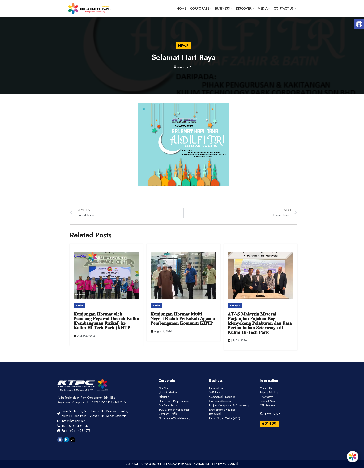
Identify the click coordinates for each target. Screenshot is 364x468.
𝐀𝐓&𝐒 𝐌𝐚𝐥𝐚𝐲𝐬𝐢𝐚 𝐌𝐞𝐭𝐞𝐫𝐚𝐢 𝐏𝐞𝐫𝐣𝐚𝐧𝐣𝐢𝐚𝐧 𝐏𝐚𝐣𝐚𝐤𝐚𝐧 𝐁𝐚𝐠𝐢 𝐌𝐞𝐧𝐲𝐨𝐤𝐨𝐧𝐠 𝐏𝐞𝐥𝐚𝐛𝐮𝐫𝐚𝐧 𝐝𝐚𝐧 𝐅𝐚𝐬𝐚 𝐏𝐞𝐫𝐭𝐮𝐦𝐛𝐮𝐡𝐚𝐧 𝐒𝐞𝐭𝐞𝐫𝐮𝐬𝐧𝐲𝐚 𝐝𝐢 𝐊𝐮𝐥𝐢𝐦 (260, 322)
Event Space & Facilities (222, 409)
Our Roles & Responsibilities (174, 401)
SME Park (214, 392)
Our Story (164, 388)
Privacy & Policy (269, 392)
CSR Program (268, 405)
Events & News (268, 401)
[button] (359, 24)
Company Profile (168, 414)
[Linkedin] (66, 439)
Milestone (164, 397)
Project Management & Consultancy (229, 405)
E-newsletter (266, 397)
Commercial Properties (222, 397)
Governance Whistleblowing (174, 418)
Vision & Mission (168, 392)
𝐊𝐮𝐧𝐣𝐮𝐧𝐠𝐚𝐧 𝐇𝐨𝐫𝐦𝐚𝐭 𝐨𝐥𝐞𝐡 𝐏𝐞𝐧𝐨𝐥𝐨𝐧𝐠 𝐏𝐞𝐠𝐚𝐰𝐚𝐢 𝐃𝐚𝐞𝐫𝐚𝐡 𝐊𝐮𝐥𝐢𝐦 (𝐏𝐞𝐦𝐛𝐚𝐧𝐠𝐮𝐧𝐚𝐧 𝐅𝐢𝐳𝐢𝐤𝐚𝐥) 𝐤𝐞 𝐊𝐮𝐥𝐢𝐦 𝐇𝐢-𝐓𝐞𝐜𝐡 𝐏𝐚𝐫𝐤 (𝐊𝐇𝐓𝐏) (106, 320)
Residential (215, 414)
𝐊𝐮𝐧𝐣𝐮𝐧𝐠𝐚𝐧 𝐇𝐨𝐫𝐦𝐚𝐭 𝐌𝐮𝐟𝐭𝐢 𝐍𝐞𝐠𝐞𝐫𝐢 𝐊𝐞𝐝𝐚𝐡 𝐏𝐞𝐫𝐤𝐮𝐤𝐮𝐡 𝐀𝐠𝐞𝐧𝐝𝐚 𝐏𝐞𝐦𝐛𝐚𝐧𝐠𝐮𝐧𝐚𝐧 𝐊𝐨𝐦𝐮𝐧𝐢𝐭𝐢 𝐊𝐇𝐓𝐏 (183, 318)
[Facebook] (60, 439)
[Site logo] (89, 8)
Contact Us (266, 388)
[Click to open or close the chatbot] (352, 456)
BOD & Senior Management (174, 409)
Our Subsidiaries (168, 405)
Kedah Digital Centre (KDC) (224, 418)
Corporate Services (220, 401)
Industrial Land (217, 388)
